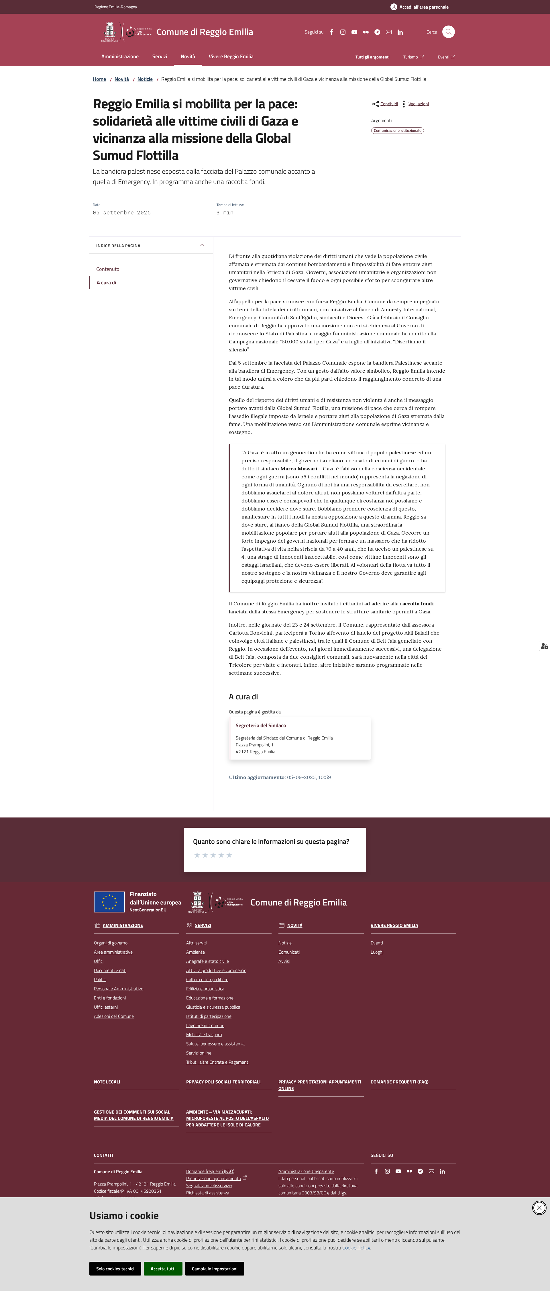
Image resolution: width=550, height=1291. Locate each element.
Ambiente (195, 951)
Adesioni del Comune (114, 1016)
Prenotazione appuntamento (213, 1178)
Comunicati (289, 951)
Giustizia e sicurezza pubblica (213, 1007)
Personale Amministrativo (118, 988)
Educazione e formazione (209, 997)
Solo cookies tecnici (115, 1268)
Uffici (98, 961)
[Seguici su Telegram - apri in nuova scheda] (375, 31)
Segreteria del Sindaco (261, 725)
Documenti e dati (110, 970)
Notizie (145, 79)
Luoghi (377, 951)
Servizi (203, 925)
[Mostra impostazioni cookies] (544, 646)
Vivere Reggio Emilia (394, 925)
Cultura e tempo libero (207, 979)
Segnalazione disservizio (209, 1185)
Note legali (107, 1082)
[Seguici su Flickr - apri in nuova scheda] (363, 31)
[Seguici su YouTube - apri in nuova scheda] (352, 31)
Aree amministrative (113, 951)
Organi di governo (110, 942)
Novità (122, 79)
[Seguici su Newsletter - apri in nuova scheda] (386, 31)
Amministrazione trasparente (306, 1171)
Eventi (377, 942)
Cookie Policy (356, 1247)
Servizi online (198, 1052)
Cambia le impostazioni (214, 1268)
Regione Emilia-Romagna (116, 7)
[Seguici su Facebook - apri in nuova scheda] (329, 31)
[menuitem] (120, 57)
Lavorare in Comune (205, 1025)
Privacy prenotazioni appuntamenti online (319, 1085)
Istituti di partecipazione (208, 1016)
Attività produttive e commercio (216, 970)
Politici (100, 979)
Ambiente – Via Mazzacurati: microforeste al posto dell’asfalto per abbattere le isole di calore (227, 1118)
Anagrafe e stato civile (207, 961)
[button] (448, 32)
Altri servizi (196, 942)
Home (99, 79)
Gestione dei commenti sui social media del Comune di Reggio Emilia (134, 1115)
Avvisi (284, 961)
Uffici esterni (106, 1007)
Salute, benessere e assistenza (215, 1043)
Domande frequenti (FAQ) (400, 1082)
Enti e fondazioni (110, 997)
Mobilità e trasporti (204, 1034)
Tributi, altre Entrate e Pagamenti (217, 1062)
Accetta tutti (163, 1268)
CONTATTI (103, 1155)
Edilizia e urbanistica (205, 988)
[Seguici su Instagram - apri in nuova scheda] (340, 31)
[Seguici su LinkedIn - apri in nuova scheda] (398, 31)
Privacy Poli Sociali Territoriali (223, 1082)
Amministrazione (123, 925)
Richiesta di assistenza (207, 1192)
